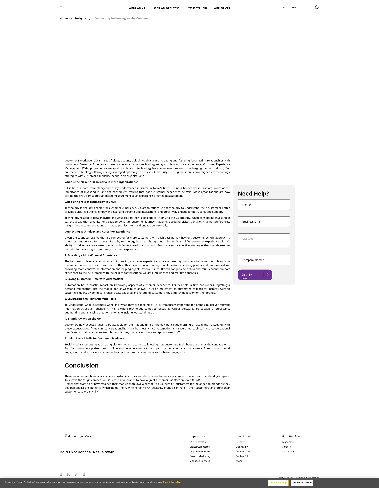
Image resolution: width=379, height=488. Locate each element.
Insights (80, 18)
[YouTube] (85, 476)
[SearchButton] (317, 7)
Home (64, 18)
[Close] (374, 482)
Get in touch (246, 276)
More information (172, 482)
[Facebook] (77, 476)
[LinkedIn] (69, 476)
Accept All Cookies (302, 482)
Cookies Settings (278, 482)
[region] (189, 483)
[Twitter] (62, 476)
